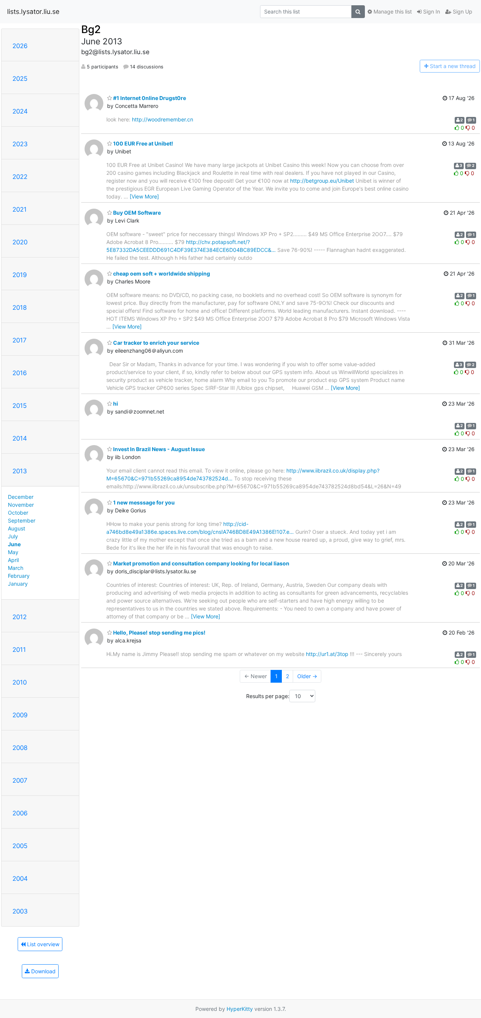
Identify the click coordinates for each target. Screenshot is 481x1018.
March (15, 568)
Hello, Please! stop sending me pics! (159, 632)
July (13, 536)
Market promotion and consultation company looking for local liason (200, 563)
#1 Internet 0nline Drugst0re (149, 98)
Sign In (431, 11)
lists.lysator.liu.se (33, 11)
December (20, 497)
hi (115, 403)
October (18, 512)
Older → (307, 676)
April (13, 560)
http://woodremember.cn (162, 119)
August (16, 528)
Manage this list (392, 11)
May (13, 552)
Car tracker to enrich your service (155, 342)
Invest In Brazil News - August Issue (158, 449)
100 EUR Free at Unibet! (142, 143)
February (19, 576)
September (21, 520)
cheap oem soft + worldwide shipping (161, 273)
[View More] (144, 196)
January (18, 583)
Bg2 (91, 29)
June (14, 544)
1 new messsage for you (143, 502)
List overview (42, 944)
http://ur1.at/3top (327, 654)
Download (43, 971)
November (21, 504)
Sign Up (461, 11)
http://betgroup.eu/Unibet (322, 180)
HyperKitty (240, 1009)
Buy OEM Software (136, 212)
